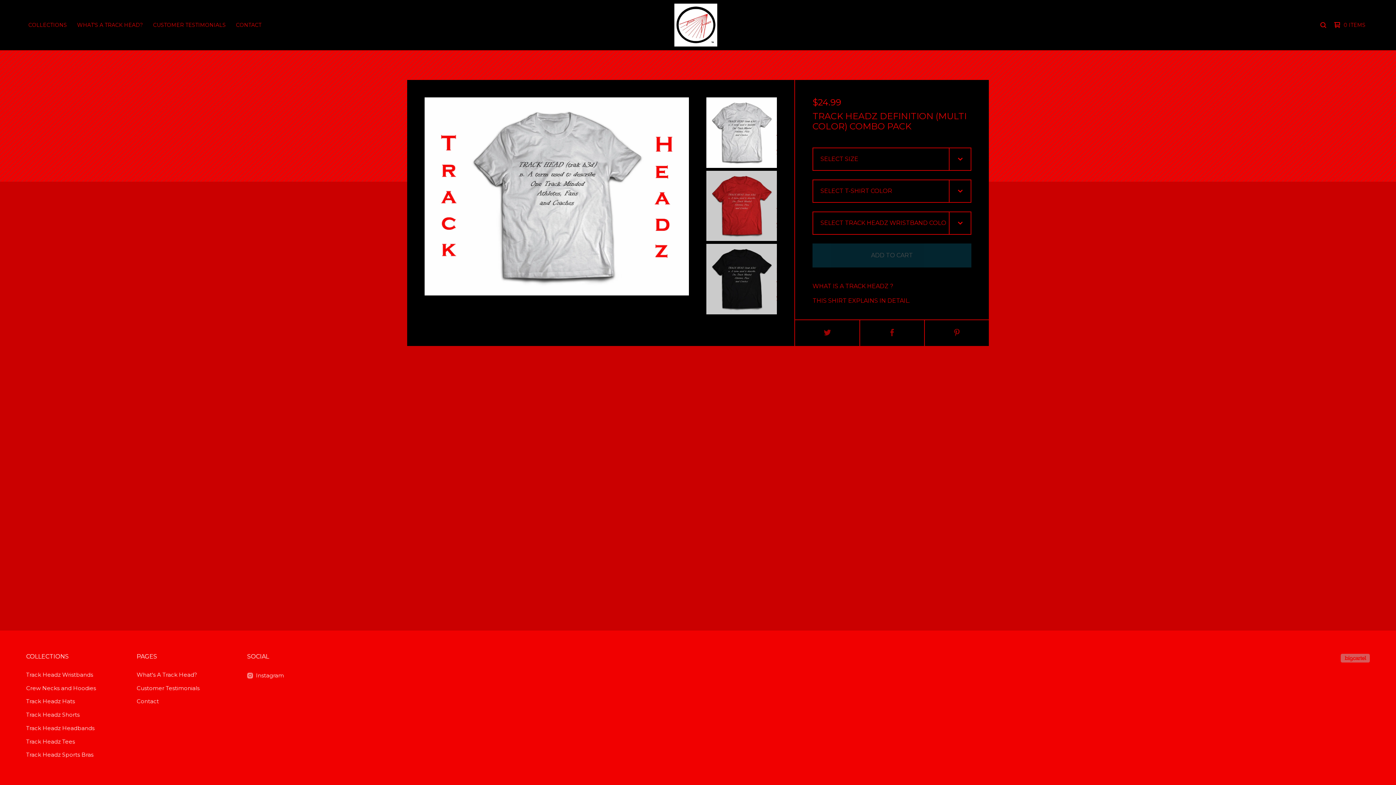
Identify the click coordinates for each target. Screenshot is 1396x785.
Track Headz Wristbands (59, 674)
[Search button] (1323, 25)
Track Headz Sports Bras (59, 754)
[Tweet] (827, 333)
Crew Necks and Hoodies (61, 688)
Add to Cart (892, 255)
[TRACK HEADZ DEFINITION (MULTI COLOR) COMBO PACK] (741, 132)
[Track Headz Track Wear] (695, 25)
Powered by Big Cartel (1355, 658)
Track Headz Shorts (53, 714)
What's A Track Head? (110, 25)
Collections (47, 25)
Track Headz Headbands (60, 728)
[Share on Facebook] (892, 333)
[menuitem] (47, 25)
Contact (248, 25)
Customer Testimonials (189, 25)
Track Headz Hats (50, 701)
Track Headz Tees (50, 741)
